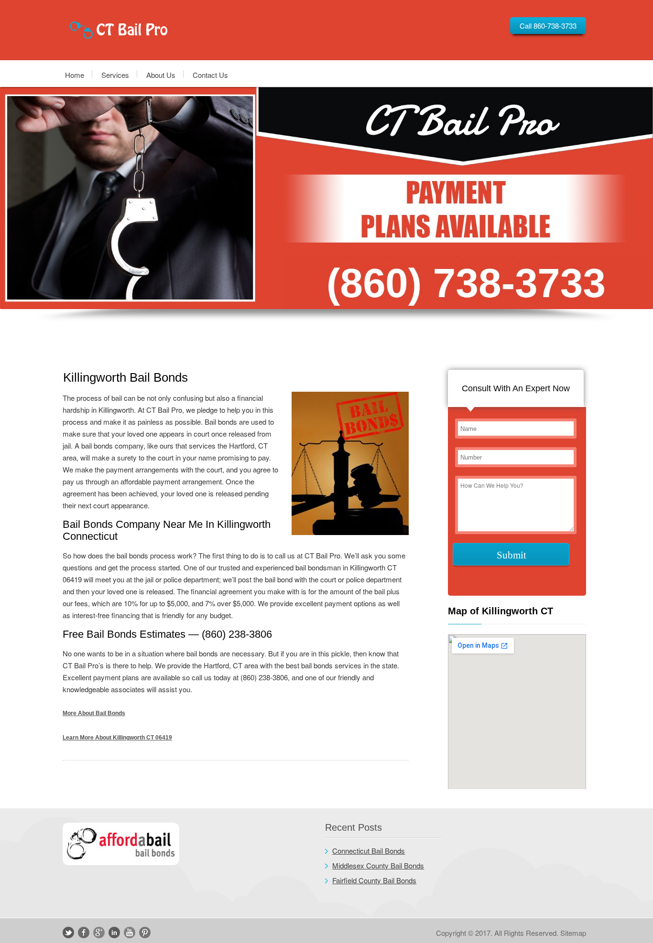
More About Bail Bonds (94, 713)
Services (115, 74)
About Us (160, 74)
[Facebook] (83, 932)
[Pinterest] (145, 932)
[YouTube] (129, 932)
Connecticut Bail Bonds (368, 851)
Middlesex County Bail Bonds (378, 865)
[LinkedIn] (114, 932)
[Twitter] (68, 932)
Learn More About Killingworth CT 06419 (117, 737)
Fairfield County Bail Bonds (374, 880)
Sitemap (573, 933)
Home (74, 74)
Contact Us (210, 74)
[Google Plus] (99, 932)
